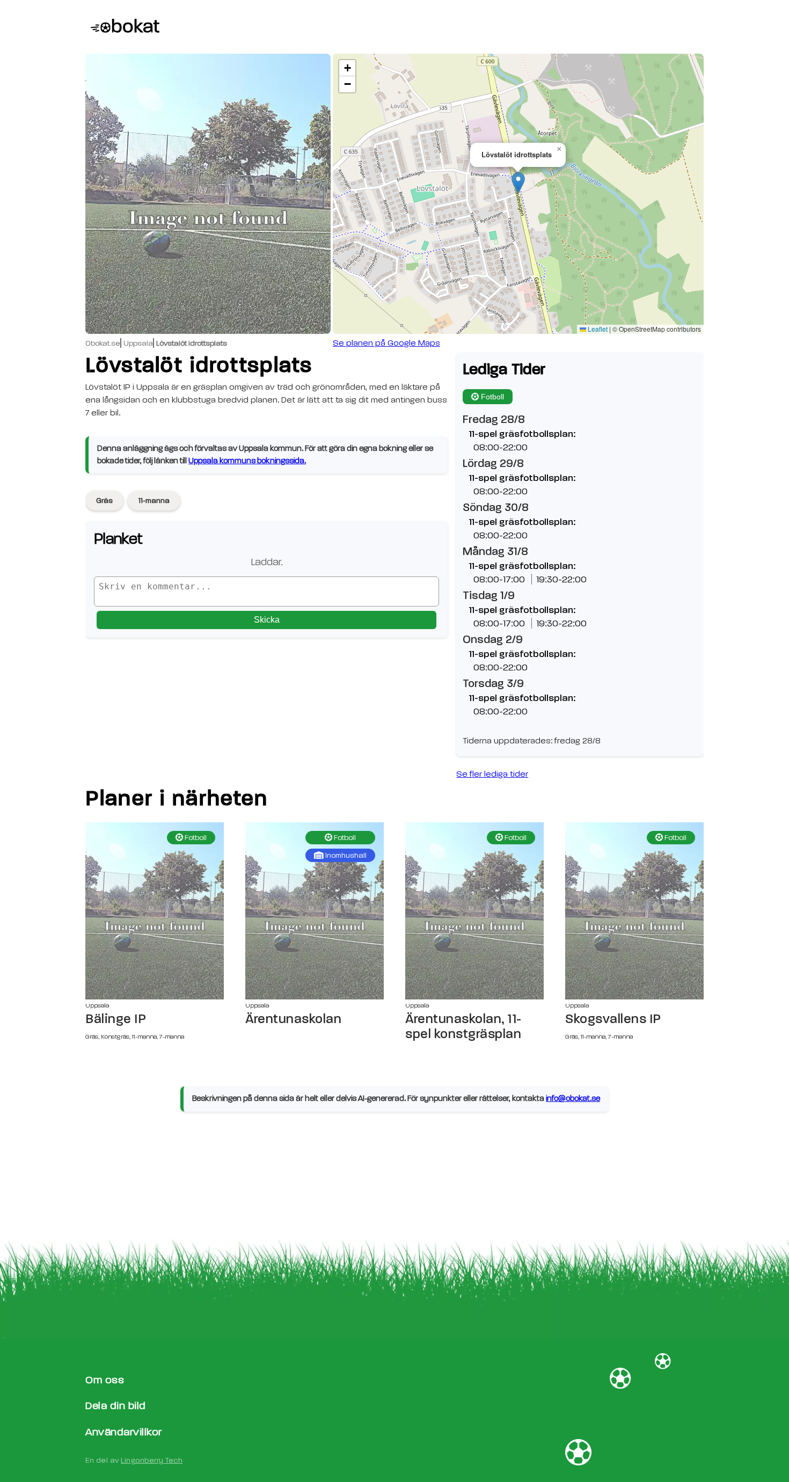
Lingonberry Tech (151, 1460)
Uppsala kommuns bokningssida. (247, 460)
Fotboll (492, 396)
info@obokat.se (573, 1098)
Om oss (104, 1380)
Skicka (267, 619)
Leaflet (597, 328)
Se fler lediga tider (492, 774)
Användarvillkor (123, 1432)
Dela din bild (115, 1405)
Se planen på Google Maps (386, 343)
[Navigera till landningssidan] (122, 26)
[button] (518, 183)
